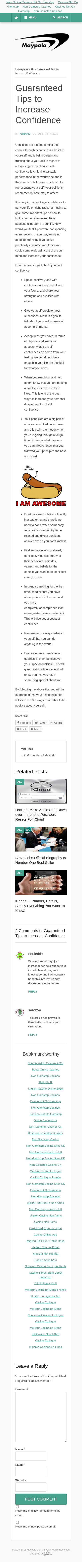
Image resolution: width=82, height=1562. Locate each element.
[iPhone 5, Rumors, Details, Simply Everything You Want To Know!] (41, 893)
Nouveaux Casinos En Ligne (45, 1315)
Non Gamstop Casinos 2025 (45, 1063)
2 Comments (26, 930)
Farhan (25, 133)
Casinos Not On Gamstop (45, 1114)
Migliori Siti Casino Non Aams (45, 1202)
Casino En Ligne (45, 1302)
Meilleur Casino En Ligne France (45, 1289)
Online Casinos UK (45, 1120)
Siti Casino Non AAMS (45, 1334)
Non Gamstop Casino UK (45, 1164)
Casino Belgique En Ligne (45, 1228)
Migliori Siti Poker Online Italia (45, 1240)
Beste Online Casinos (45, 1069)
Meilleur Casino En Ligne (45, 1171)
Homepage (21, 69)
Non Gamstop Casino (45, 1139)
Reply (32, 991)
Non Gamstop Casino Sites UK (45, 1145)
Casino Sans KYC (45, 1260)
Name (20, 1449)
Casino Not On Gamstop (45, 1101)
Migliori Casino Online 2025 (45, 1088)
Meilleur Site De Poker (45, 1247)
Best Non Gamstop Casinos (45, 1133)
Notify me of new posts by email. (35, 1526)
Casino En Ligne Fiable (45, 1296)
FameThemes (48, 1553)
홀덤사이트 (46, 1082)
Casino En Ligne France (45, 1177)
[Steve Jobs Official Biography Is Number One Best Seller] (41, 850)
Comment (21, 1389)
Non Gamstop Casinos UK (45, 1126)
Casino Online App (45, 1234)
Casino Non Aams (45, 1221)
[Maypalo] (41, 52)
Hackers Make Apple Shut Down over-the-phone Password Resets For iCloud (41, 814)
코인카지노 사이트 (45, 1283)
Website (20, 1480)
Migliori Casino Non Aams (45, 1215)
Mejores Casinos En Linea (45, 1346)
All (31, 69)
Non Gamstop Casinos (37, 6)
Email (19, 1464)
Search (62, 17)
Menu (32, 17)
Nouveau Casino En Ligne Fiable (45, 1266)
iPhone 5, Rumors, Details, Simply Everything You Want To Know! (40, 906)
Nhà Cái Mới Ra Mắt (45, 1253)
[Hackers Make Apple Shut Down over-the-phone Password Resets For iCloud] (41, 802)
